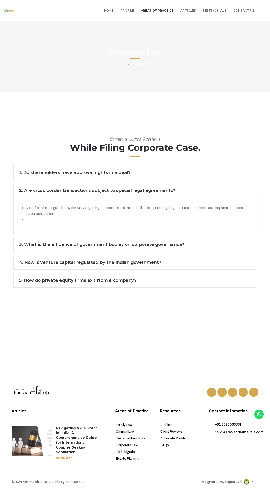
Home (122, 64)
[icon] (211, 392)
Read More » (64, 457)
